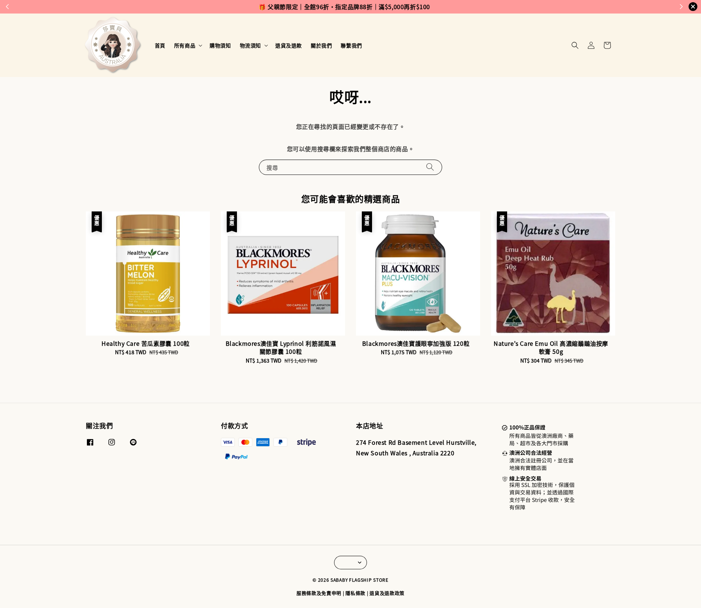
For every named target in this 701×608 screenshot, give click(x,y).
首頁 (160, 45)
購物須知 (220, 45)
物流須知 (250, 45)
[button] (575, 45)
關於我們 (321, 45)
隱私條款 (355, 592)
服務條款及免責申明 (318, 592)
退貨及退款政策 (387, 592)
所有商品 (184, 45)
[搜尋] (430, 167)
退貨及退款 (288, 45)
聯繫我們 (351, 45)
